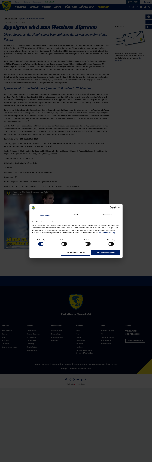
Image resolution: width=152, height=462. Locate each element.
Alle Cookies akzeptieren (106, 252)
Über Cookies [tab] (107, 215)
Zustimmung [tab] (45, 215)
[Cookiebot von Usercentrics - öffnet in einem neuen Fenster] (111, 207)
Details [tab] (76, 215)
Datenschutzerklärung (106, 232)
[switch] (64, 244)
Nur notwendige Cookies (76, 252)
